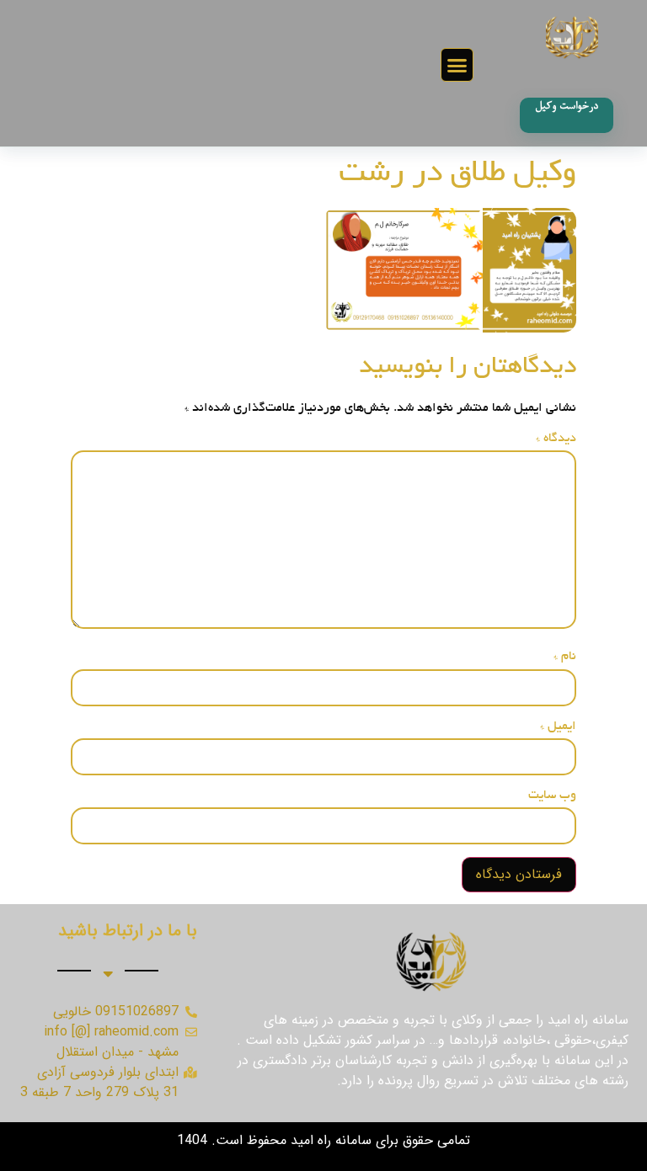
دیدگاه (556, 438)
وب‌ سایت (552, 795)
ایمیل (558, 726)
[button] (457, 65)
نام (564, 656)
